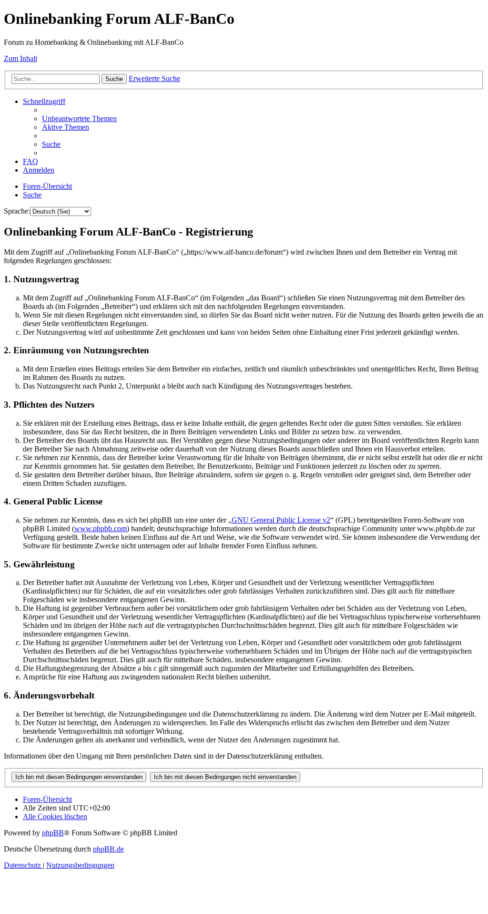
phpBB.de (108, 849)
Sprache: (17, 211)
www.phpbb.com (100, 528)
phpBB (53, 833)
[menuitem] (79, 118)
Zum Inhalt (20, 58)
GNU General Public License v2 (281, 520)
